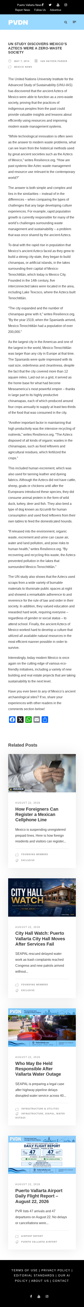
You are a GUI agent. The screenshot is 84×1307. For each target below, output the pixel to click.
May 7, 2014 (21, 61)
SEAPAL (50, 1113)
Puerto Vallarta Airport (39, 1241)
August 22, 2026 (27, 802)
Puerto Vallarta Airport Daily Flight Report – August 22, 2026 (38, 1196)
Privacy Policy (56, 1270)
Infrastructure (32, 1113)
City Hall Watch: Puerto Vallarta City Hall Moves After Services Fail (40, 939)
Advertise (55, 9)
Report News (22, 9)
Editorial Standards (35, 1275)
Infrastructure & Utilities (40, 1108)
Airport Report (32, 1235)
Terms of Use (25, 1270)
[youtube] (58, 5)
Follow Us (40, 9)
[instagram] (65, 5)
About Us (40, 1280)
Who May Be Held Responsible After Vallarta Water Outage (38, 1069)
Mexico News (23, 66)
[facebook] (43, 5)
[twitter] (50, 5)
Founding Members (34, 854)
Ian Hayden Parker (53, 61)
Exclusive (28, 860)
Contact (61, 1280)
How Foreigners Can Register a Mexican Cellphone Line (36, 815)
